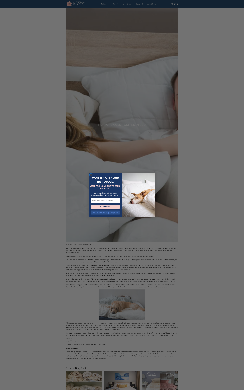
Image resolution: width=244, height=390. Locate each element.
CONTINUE (105, 206)
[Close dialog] (91, 175)
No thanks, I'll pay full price (105, 212)
